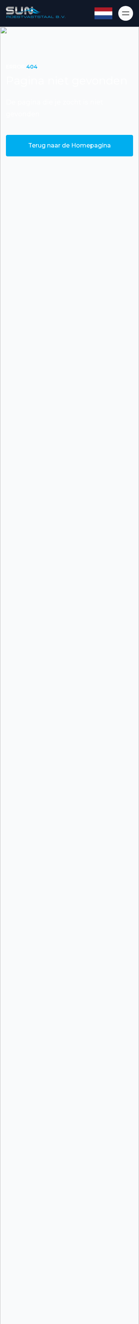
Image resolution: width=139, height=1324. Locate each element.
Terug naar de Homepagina (69, 145)
